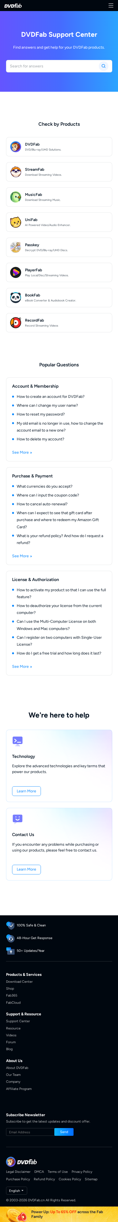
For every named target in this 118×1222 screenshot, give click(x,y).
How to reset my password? (41, 414)
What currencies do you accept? (44, 486)
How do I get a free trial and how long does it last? (59, 653)
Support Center (18, 1021)
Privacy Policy (82, 1172)
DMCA (39, 1172)
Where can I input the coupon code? (48, 495)
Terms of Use (58, 1172)
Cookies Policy (70, 1179)
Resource (13, 1028)
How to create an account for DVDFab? (51, 396)
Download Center (19, 981)
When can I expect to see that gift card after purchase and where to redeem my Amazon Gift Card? (58, 520)
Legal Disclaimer (18, 1172)
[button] (26, 791)
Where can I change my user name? (47, 405)
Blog (9, 1049)
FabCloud (13, 1002)
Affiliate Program (19, 1089)
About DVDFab (17, 1068)
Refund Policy (44, 1179)
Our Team (13, 1075)
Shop (10, 988)
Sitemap (91, 1179)
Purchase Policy (18, 1179)
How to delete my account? (40, 439)
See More (21, 452)
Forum (11, 1042)
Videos (11, 1035)
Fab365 (11, 995)
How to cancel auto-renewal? (42, 504)
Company (13, 1081)
